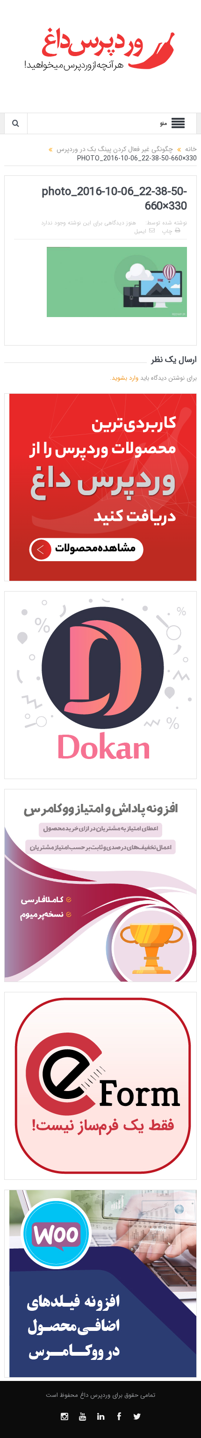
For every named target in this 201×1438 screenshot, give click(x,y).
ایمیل (140, 231)
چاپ (167, 231)
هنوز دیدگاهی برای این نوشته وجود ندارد (88, 222)
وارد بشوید (125, 378)
